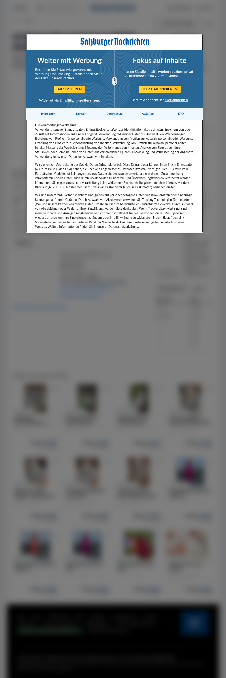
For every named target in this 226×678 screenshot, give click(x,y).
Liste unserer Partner (57, 78)
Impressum (48, 114)
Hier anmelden (176, 100)
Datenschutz (114, 114)
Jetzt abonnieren (159, 89)
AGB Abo (148, 114)
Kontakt (81, 114)
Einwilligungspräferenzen (79, 100)
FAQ (181, 114)
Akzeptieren (69, 89)
